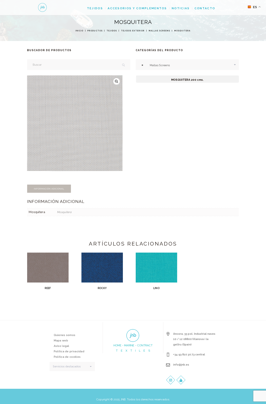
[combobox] (187, 64)
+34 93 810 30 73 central (189, 354)
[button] (116, 81)
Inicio (79, 31)
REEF (48, 288)
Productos (94, 31)
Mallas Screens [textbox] (156, 65)
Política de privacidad (69, 351)
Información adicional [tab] (49, 188)
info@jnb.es (181, 364)
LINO (156, 288)
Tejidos (112, 31)
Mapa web (61, 340)
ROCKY (102, 288)
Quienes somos (64, 335)
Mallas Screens (159, 31)
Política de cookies (67, 356)
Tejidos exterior (133, 31)
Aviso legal (61, 346)
